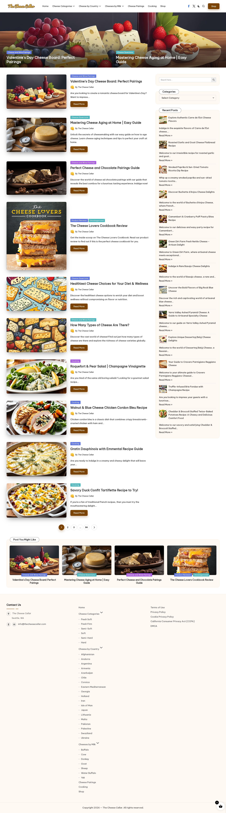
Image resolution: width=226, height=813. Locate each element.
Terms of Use (158, 607)
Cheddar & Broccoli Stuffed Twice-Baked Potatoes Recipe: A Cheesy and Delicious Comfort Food (190, 414)
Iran (83, 700)
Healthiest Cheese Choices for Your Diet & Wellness (109, 284)
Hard (83, 642)
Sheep (84, 768)
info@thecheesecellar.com (32, 624)
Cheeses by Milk (87, 744)
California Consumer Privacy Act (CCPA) (173, 621)
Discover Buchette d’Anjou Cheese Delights (191, 191)
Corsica (85, 682)
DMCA (154, 626)
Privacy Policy (158, 612)
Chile (83, 677)
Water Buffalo (88, 773)
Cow (83, 754)
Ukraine (85, 737)
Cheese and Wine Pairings (19, 52)
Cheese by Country (89, 649)
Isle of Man (87, 705)
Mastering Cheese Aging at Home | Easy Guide (151, 59)
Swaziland (86, 733)
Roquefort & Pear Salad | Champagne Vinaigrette (108, 366)
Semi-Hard (87, 637)
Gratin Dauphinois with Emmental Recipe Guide (106, 449)
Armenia (85, 668)
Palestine (86, 728)
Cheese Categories (89, 613)
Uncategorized (97, 220)
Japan (84, 710)
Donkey (85, 759)
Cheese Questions (125, 52)
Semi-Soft (86, 628)
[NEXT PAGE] (94, 527)
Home (82, 607)
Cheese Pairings (87, 782)
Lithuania (86, 714)
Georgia (85, 691)
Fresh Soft (86, 619)
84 (86, 527)
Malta (84, 719)
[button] (213, 6)
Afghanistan (87, 654)
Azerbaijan (87, 672)
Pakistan (86, 724)
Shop (81, 791)
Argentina (86, 663)
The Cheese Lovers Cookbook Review (99, 226)
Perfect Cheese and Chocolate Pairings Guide (105, 168)
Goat (84, 763)
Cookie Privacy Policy (162, 616)
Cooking (75, 361)
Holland (85, 696)
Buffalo (85, 749)
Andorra (85, 659)
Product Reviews (79, 220)
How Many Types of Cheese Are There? (99, 325)
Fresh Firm (86, 623)
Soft (83, 633)
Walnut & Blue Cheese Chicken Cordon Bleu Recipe (108, 408)
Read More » (165, 135)
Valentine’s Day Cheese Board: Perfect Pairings (41, 59)
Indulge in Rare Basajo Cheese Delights (189, 266)
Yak (83, 777)
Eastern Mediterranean (93, 686)
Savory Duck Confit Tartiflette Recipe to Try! (104, 490)
